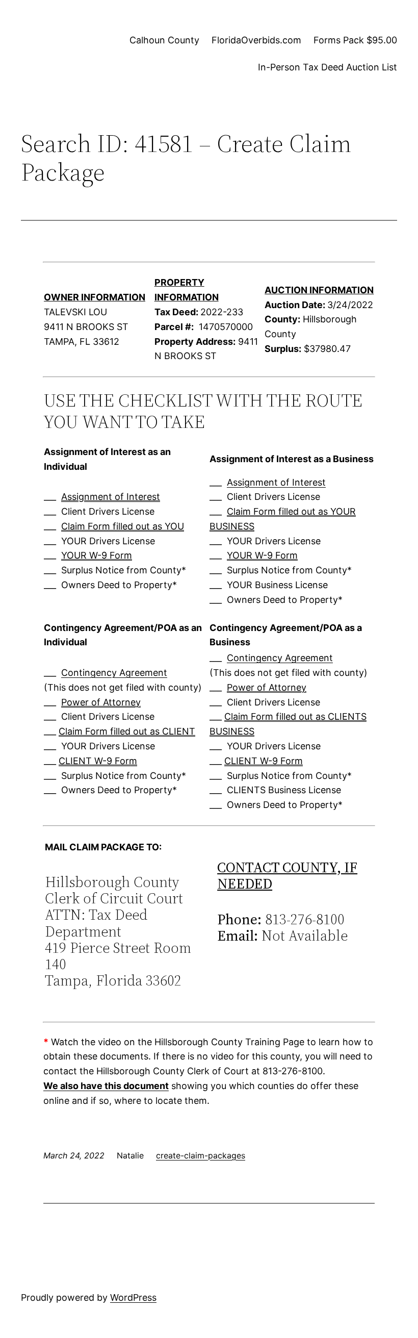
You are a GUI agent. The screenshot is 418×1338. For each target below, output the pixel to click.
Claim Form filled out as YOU (122, 526)
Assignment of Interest (110, 496)
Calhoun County (164, 40)
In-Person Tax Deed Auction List (327, 67)
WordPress (133, 1297)
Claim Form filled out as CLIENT (127, 731)
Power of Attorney (101, 702)
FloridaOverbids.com (256, 40)
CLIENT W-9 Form (98, 760)
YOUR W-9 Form (96, 555)
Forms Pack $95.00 (355, 40)
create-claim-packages (200, 1155)
